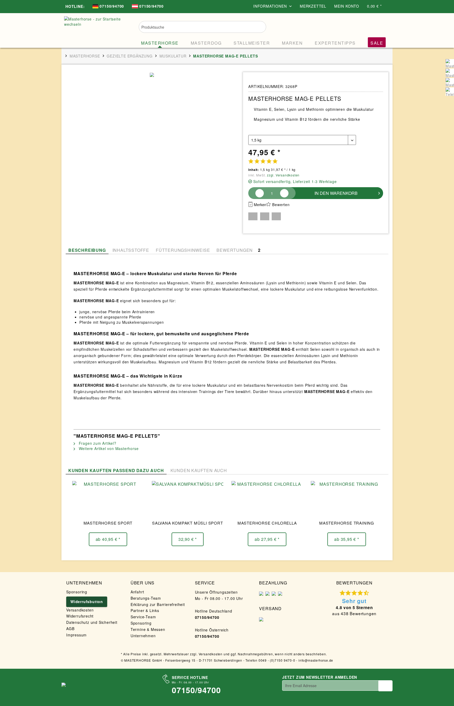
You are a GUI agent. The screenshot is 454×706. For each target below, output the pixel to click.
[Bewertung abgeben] (262, 161)
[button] (252, 216)
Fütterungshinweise (183, 250)
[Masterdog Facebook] (450, 73)
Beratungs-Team (146, 598)
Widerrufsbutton (86, 601)
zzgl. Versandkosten (283, 175)
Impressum (76, 634)
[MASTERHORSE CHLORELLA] (267, 499)
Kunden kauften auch (199, 470)
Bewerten (281, 204)
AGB (70, 628)
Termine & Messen (148, 629)
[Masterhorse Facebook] (450, 63)
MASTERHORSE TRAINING (346, 523)
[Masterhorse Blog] (450, 82)
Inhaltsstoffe (130, 250)
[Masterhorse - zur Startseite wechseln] (94, 29)
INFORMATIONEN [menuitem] (270, 6)
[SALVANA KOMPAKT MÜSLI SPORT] (187, 499)
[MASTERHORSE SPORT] (108, 499)
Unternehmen (143, 635)
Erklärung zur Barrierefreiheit (158, 604)
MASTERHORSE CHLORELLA (267, 523)
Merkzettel (313, 6)
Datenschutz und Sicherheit (91, 622)
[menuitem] (108, 7)
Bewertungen (238, 250)
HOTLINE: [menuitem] (75, 6)
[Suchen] (259, 26)
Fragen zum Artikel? (97, 443)
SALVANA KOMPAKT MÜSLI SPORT (187, 523)
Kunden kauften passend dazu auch (116, 470)
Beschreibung (87, 250)
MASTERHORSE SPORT (108, 523)
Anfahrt (137, 591)
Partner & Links (145, 610)
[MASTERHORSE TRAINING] (346, 499)
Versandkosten (80, 610)
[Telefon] (450, 91)
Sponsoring (76, 591)
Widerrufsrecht (80, 616)
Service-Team (143, 616)
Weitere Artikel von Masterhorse (108, 448)
